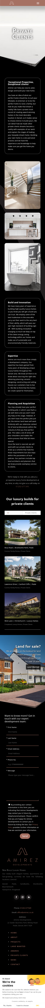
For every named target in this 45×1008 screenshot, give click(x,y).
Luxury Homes (17, 624)
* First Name (11, 727)
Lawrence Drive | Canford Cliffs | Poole (20, 584)
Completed (8, 624)
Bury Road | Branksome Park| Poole (19, 548)
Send (25, 836)
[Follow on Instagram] (22, 897)
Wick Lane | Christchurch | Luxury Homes (21, 621)
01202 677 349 (22, 486)
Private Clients (31, 513)
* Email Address (12, 749)
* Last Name (11, 738)
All (8, 513)
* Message (10, 770)
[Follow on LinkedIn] (28, 897)
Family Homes (15, 551)
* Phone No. (11, 760)
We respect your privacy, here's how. (14, 998)
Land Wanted (33, 667)
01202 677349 (25, 908)
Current (7, 551)
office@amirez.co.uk (25, 912)
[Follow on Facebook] (16, 897)
